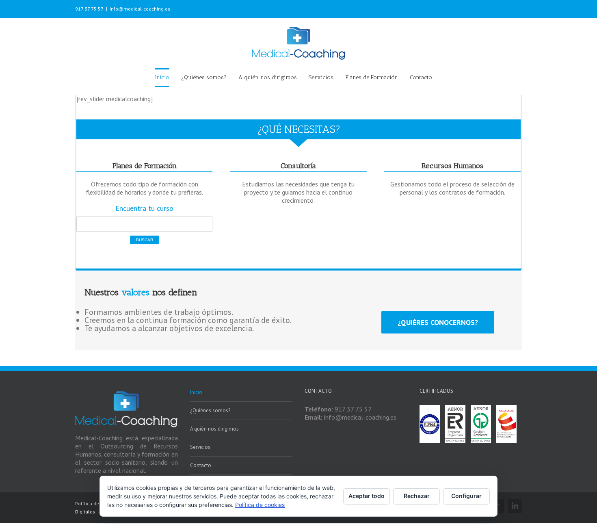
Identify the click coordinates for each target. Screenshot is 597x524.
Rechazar (417, 495)
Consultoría (298, 165)
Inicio (196, 392)
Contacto (200, 465)
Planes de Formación (144, 165)
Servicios (200, 447)
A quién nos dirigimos (214, 428)
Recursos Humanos (452, 165)
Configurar (466, 495)
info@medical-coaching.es (140, 9)
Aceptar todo (366, 495)
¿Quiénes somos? (210, 410)
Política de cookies (260, 504)
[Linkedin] (515, 506)
